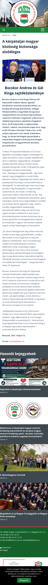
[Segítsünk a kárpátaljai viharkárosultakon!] (24, 372)
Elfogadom (24, 580)
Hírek (14, 35)
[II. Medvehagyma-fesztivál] (24, 457)
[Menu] (43, 30)
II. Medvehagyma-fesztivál (12, 475)
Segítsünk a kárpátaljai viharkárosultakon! (20, 389)
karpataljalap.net (16, 341)
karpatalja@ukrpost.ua (31, 540)
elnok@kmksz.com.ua (13, 540)
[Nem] (45, 575)
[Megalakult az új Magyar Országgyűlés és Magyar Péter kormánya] (24, 496)
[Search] (3, 30)
